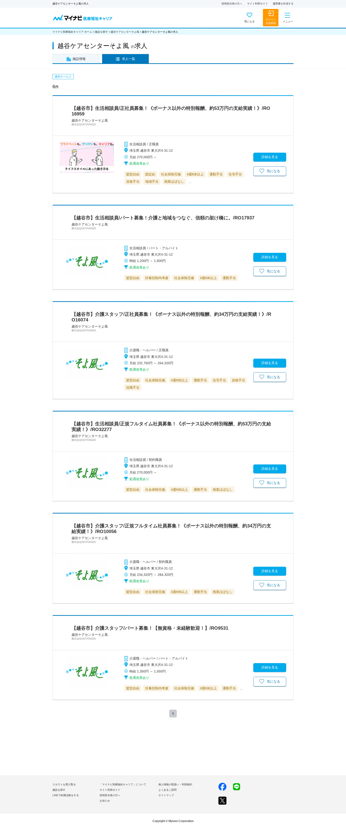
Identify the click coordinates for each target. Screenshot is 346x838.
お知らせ (105, 800)
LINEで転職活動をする (65, 795)
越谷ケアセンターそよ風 (125, 31)
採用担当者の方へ (231, 3)
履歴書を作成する (283, 3)
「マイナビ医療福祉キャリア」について (123, 784)
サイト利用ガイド (257, 3)
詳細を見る (270, 157)
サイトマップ (166, 795)
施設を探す (101, 31)
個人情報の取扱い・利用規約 (175, 784)
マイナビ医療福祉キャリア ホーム (72, 31)
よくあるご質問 (167, 789)
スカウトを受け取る (64, 784)
